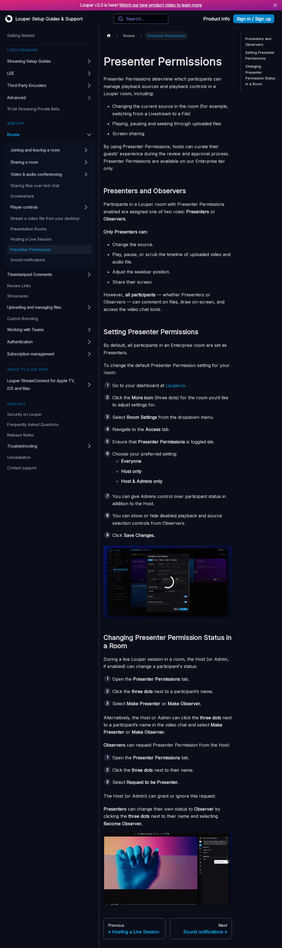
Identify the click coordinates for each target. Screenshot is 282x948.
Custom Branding (22, 318)
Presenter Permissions (30, 249)
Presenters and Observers (258, 42)
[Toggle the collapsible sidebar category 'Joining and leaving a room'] (82, 150)
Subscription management (30, 353)
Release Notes (20, 435)
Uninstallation (19, 457)
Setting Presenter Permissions (260, 55)
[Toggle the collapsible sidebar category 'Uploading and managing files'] (85, 307)
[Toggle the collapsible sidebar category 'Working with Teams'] (85, 329)
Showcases (17, 296)
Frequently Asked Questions (33, 424)
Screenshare (22, 196)
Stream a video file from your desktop (45, 218)
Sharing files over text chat (34, 185)
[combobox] (141, 19)
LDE (10, 73)
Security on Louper (24, 414)
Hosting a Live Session (30, 239)
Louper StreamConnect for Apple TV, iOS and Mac (41, 384)
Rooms (13, 134)
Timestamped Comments (29, 274)
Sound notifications (27, 259)
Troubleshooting (22, 446)
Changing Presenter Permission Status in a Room (260, 75)
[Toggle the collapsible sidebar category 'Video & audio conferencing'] (82, 174)
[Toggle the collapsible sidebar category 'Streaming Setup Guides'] (85, 61)
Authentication (20, 341)
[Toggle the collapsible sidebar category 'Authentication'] (85, 341)
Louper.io (175, 385)
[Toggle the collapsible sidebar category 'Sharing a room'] (82, 162)
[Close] (275, 5)
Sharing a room (24, 162)
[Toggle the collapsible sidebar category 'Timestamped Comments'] (85, 274)
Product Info (216, 19)
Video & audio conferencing (36, 174)
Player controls (24, 207)
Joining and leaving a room (35, 150)
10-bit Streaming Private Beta (33, 108)
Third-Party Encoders (26, 85)
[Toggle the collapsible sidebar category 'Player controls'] (82, 207)
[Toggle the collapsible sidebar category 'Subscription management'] (85, 354)
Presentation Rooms (28, 229)
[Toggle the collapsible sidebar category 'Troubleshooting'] (85, 446)
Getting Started (20, 35)
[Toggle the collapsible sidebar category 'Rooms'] (85, 134)
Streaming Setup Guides (29, 61)
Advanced (16, 97)
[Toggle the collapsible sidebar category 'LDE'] (85, 73)
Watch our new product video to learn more (160, 5)
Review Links (19, 285)
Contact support (21, 467)
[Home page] (109, 35)
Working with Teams (25, 329)
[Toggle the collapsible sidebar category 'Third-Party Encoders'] (85, 85)
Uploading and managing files (34, 307)
